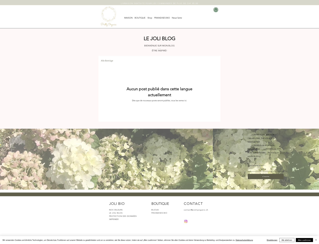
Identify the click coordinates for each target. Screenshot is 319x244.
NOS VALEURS (116, 210)
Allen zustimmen (304, 240)
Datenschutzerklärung (244, 240)
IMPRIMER (114, 219)
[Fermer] (316, 240)
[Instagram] (186, 221)
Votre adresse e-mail (256, 165)
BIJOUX (155, 210)
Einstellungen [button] (272, 240)
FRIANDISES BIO (159, 213)
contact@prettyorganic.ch (196, 210)
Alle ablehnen (286, 240)
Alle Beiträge (107, 60)
